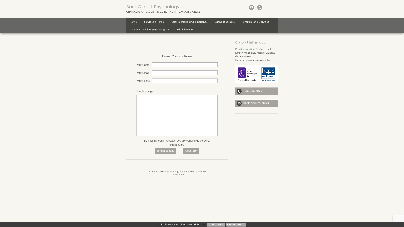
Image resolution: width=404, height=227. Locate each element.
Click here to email (256, 103)
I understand (216, 224)
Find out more (236, 224)
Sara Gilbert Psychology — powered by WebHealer (180, 171)
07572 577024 (252, 91)
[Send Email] (251, 7)
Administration (177, 174)
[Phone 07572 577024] (260, 7)
